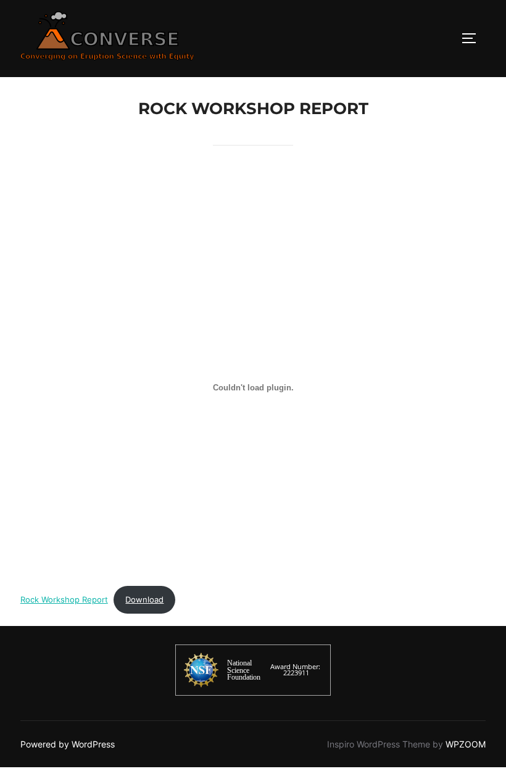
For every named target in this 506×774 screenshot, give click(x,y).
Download (144, 599)
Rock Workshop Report (64, 599)
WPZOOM (466, 744)
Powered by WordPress (67, 744)
